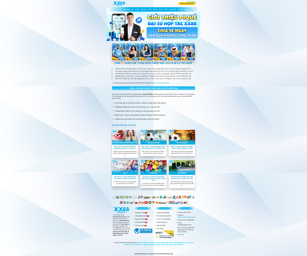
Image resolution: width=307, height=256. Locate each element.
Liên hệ (186, 9)
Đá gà (161, 9)
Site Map (181, 234)
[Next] (196, 26)
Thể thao (144, 9)
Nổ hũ (150, 9)
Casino (137, 9)
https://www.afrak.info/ (160, 83)
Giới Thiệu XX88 (128, 9)
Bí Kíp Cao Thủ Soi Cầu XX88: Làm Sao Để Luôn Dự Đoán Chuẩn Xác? (153, 178)
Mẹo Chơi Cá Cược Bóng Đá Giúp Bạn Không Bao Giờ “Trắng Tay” (153, 147)
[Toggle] (113, 103)
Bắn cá (155, 9)
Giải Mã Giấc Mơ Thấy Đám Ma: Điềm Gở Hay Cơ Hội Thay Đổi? (182, 177)
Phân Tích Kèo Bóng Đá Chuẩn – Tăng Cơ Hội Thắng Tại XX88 (182, 147)
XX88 (119, 9)
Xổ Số (166, 9)
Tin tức (180, 9)
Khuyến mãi (172, 9)
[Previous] (110, 26)
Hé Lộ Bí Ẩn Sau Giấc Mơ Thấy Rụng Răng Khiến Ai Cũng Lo (125, 147)
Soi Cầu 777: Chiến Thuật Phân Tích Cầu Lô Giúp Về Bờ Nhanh (125, 177)
